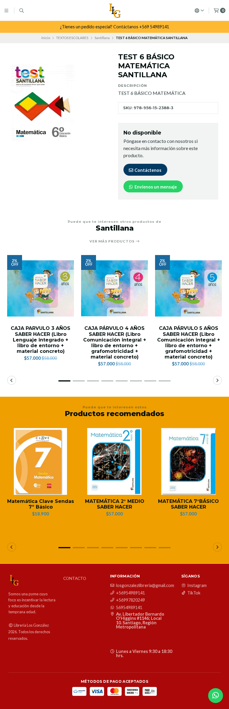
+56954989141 (130, 593)
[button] (64, 380)
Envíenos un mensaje (155, 186)
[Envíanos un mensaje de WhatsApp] (215, 695)
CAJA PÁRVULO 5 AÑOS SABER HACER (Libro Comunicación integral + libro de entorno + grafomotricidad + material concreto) (188, 342)
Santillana (102, 38)
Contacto (74, 579)
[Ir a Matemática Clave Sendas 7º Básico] (40, 461)
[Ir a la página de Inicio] (114, 10)
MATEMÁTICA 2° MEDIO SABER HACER (114, 504)
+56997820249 (130, 600)
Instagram (197, 585)
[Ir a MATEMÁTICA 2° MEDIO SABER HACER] (114, 461)
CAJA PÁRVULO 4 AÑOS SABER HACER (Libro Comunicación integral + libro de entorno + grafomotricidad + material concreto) (114, 342)
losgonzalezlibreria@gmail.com (145, 585)
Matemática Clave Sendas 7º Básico (40, 504)
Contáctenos (147, 170)
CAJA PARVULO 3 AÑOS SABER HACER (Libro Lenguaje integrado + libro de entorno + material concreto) (40, 339)
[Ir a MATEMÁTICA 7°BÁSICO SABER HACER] (188, 461)
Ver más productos (112, 241)
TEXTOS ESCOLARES (72, 38)
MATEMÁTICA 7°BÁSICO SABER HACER (188, 504)
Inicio (45, 38)
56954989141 (129, 607)
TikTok (193, 593)
